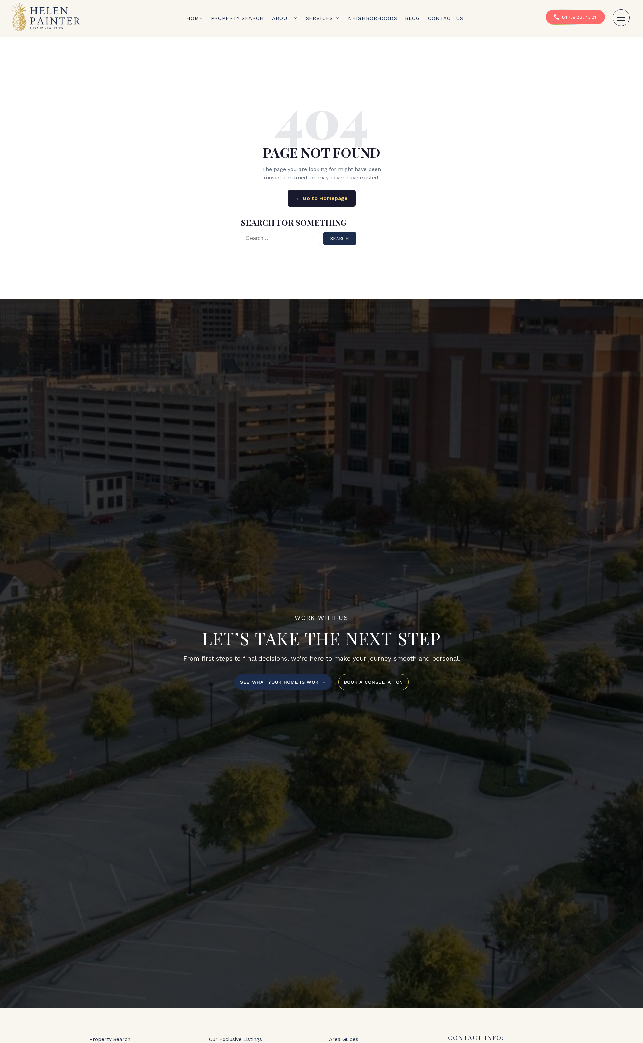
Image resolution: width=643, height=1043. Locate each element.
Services (319, 18)
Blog (412, 18)
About (281, 18)
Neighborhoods (372, 18)
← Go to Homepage (322, 198)
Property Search (237, 18)
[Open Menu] (621, 17)
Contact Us (445, 18)
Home (194, 18)
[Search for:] (280, 238)
